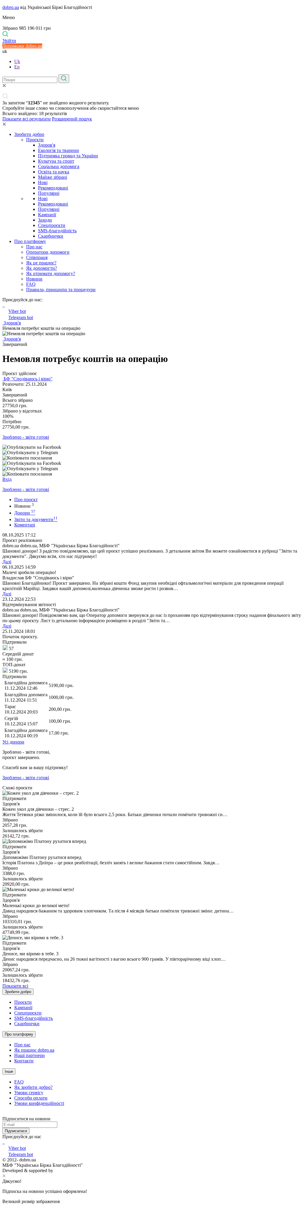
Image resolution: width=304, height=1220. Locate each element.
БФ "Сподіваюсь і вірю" (27, 378)
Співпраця (37, 257)
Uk (17, 61)
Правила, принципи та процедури (61, 289)
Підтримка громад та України (68, 155)
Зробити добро (29, 134)
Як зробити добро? (33, 1087)
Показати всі (15, 985)
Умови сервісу (28, 1092)
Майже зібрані (52, 177)
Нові (43, 182)
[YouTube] (4, 1141)
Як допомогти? (41, 268)
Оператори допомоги (47, 252)
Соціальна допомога (58, 166)
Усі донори (13, 741)
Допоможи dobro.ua (22, 45)
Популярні (48, 193)
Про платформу (30, 241)
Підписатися (16, 1131)
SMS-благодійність (57, 230)
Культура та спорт (56, 161)
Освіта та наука (53, 171)
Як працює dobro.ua (34, 1050)
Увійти (9, 40)
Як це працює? (41, 262)
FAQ (31, 284)
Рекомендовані (53, 187)
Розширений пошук (72, 118)
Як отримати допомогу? (50, 273)
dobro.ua (10, 7)
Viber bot (17, 311)
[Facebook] (3, 1141)
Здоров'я (46, 145)
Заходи (45, 219)
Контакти (24, 1060)
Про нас (34, 246)
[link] (152, 447)
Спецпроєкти (51, 225)
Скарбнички (50, 236)
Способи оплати (31, 1097)
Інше (9, 1071)
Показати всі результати (26, 118)
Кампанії (47, 214)
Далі (6, 561)
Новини (34, 278)
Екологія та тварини (58, 150)
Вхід (7, 479)
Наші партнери (29, 1055)
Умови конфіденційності (39, 1103)
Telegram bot (20, 317)
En (17, 66)
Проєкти (35, 139)
